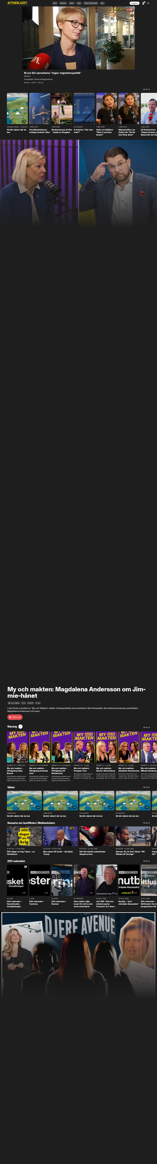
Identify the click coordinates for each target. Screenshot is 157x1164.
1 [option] (20, 726)
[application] (78, 38)
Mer (102, 3)
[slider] (78, 68)
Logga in (134, 3)
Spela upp (16, 717)
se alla (146, 89)
